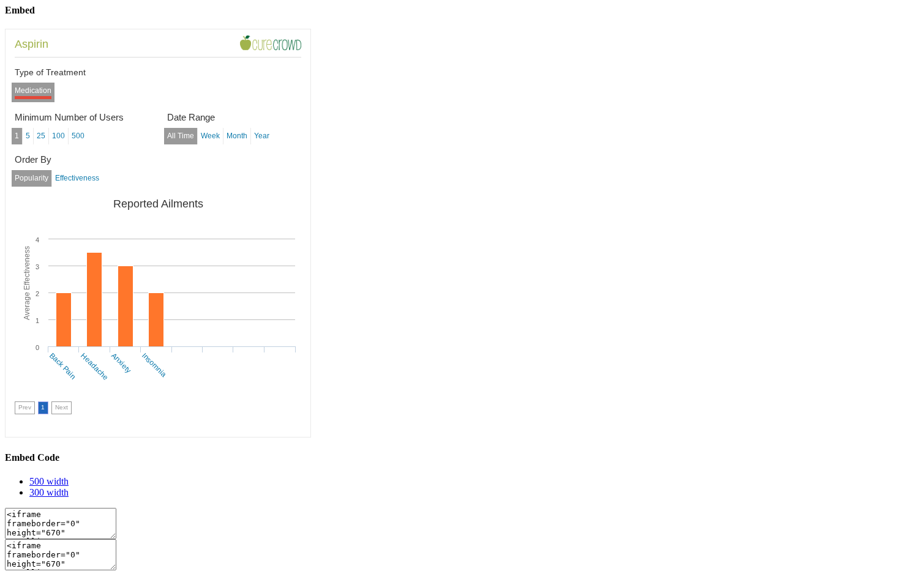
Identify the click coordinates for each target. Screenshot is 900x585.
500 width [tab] (49, 481)
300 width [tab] (49, 492)
